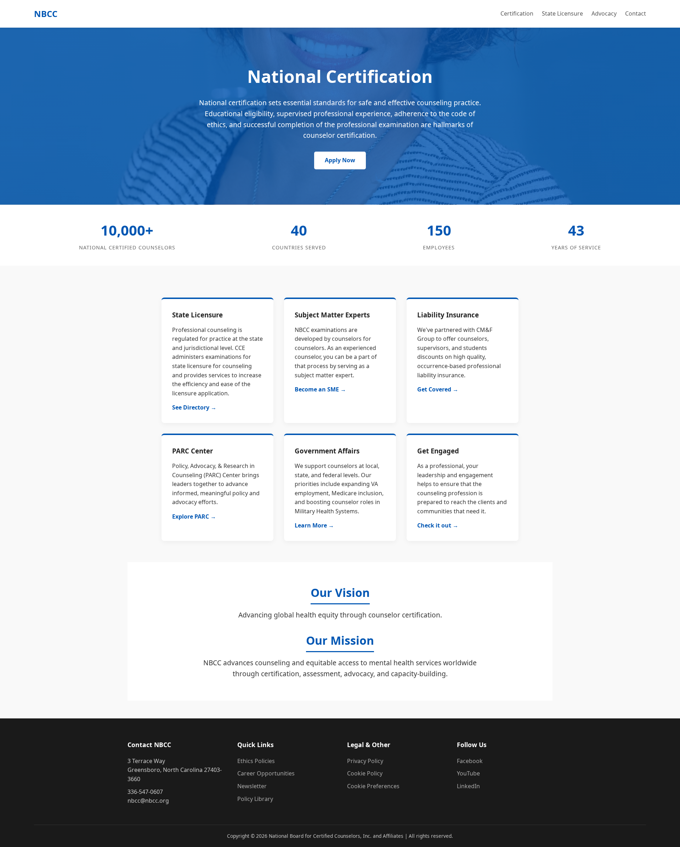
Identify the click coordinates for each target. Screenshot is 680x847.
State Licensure (562, 13)
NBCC (45, 13)
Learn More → (314, 525)
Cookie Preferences (373, 786)
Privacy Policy (365, 761)
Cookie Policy (364, 773)
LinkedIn (468, 786)
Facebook (470, 761)
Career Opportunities (266, 773)
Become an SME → (320, 389)
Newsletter (252, 786)
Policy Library (255, 799)
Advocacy (604, 13)
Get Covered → (437, 389)
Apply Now (340, 160)
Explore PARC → (194, 516)
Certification (516, 13)
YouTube (468, 773)
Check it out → (437, 525)
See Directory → (194, 407)
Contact (635, 13)
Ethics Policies (256, 761)
